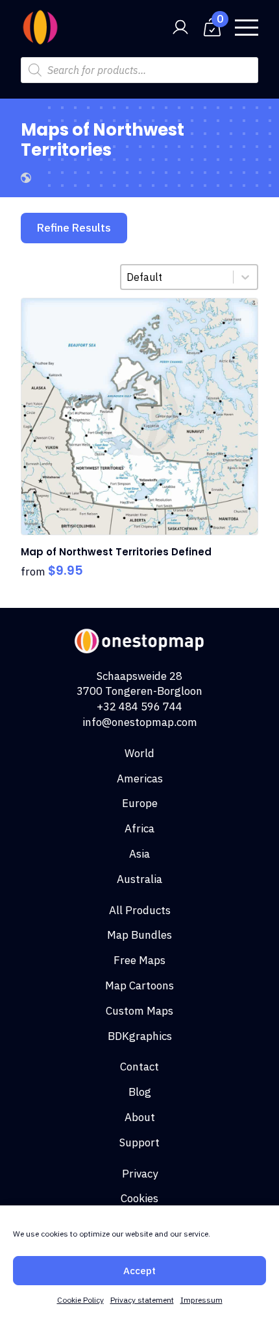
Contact (139, 1066)
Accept (139, 1270)
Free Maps (139, 960)
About (140, 1117)
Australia (139, 879)
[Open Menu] (246, 27)
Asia (139, 854)
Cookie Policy (80, 1300)
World (139, 753)
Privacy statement (142, 1300)
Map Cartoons (139, 985)
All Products (140, 910)
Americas (140, 778)
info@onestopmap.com (139, 722)
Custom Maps (139, 1011)
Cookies (139, 1198)
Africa (139, 828)
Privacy (140, 1173)
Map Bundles (139, 935)
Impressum (201, 1300)
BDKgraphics (140, 1036)
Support (139, 1142)
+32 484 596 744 (139, 706)
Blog (139, 1092)
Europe (140, 803)
